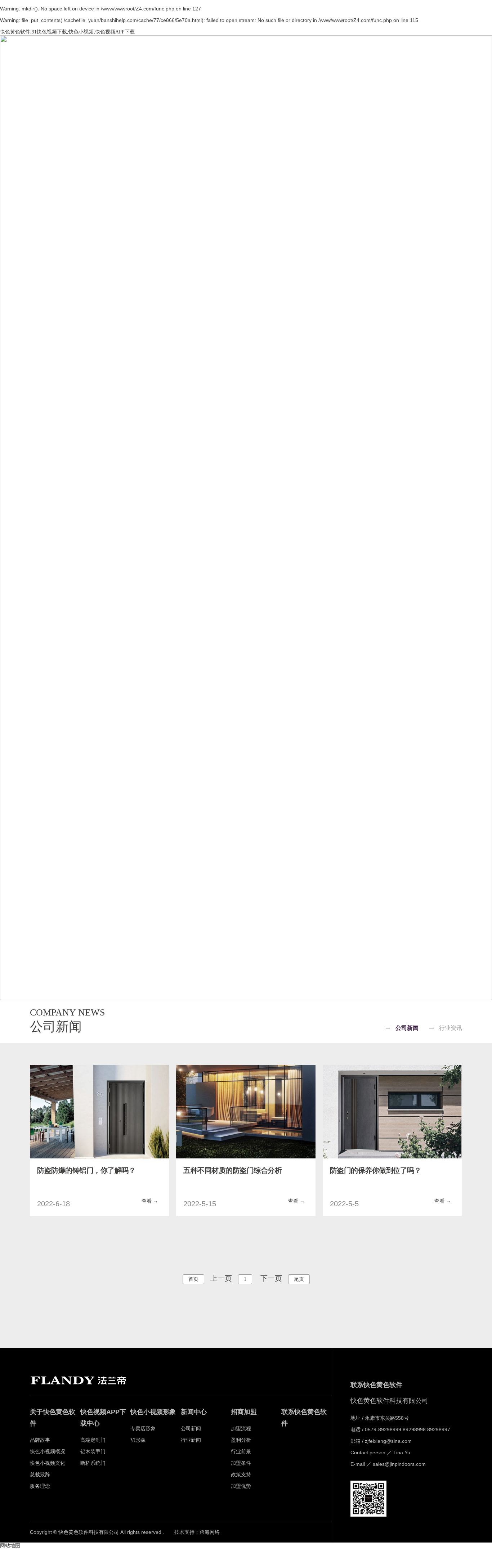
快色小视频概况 (47, 1451)
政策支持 (241, 1474)
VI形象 (138, 1440)
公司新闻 (407, 1028)
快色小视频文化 (47, 1463)
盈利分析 (241, 1440)
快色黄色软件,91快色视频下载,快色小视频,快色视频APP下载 (67, 32)
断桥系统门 (93, 1463)
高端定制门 (93, 1440)
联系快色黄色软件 (425, 50)
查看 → (150, 1201)
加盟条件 (241, 1463)
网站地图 (10, 1545)
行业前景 (241, 1451)
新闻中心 (338, 49)
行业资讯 (450, 1028)
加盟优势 (241, 1486)
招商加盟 (381, 49)
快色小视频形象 (295, 49)
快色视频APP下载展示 (252, 50)
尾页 (299, 1279)
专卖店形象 (143, 1428)
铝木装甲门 (93, 1451)
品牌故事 (208, 49)
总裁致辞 (40, 1474)
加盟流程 (241, 1428)
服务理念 (40, 1486)
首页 (165, 49)
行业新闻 (191, 1440)
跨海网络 (210, 1532)
